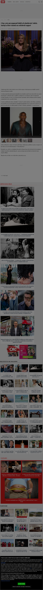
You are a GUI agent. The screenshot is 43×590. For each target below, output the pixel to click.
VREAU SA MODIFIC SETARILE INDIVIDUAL (21, 586)
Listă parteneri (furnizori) (5, 580)
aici (30, 568)
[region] (21, 573)
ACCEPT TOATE (21, 583)
